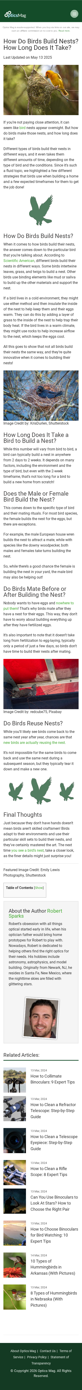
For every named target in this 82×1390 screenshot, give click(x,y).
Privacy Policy (37, 1357)
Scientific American (18, 261)
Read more (64, 30)
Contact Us (48, 1351)
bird (22, 128)
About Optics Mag (23, 1351)
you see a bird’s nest (27, 850)
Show (39, 888)
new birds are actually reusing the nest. (34, 742)
